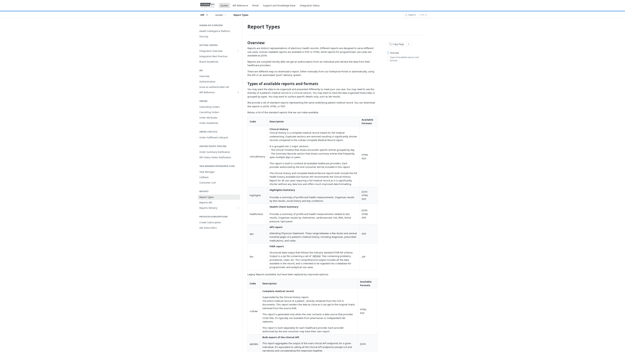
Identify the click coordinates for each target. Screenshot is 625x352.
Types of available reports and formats (404, 59)
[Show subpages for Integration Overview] (238, 51)
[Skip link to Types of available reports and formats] (245, 84)
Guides (224, 5)
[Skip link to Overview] (245, 43)
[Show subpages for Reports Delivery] (238, 208)
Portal (255, 5)
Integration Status (310, 5)
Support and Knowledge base (279, 5)
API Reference (240, 5)
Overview (394, 52)
